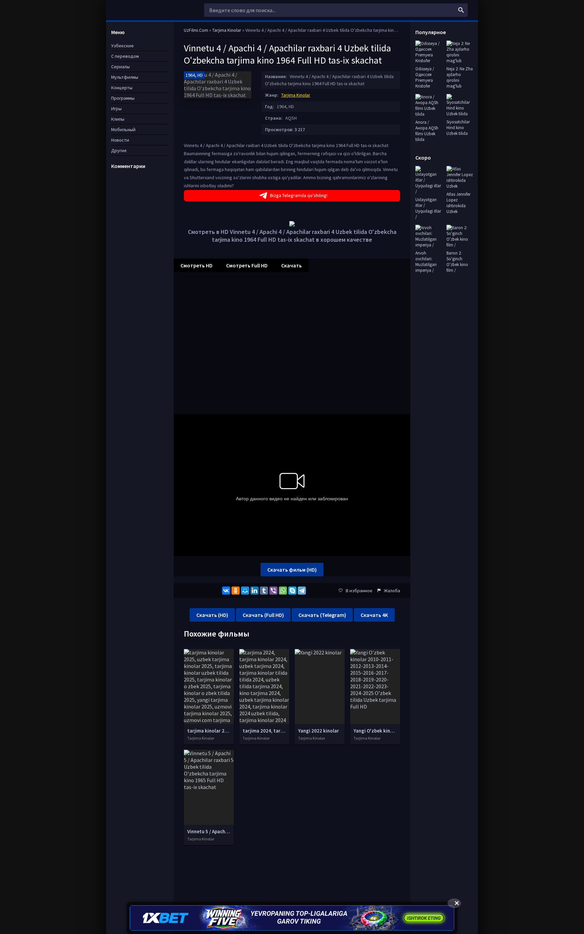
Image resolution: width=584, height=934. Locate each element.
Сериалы (120, 67)
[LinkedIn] (254, 590)
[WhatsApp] (283, 590)
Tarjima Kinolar (295, 95)
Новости (120, 140)
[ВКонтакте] (226, 590)
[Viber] (273, 590)
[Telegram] (302, 590)
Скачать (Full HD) (263, 615)
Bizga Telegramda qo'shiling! (298, 195)
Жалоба (392, 591)
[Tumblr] (264, 590)
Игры (116, 108)
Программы (123, 98)
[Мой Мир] (245, 590)
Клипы (117, 119)
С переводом (125, 56)
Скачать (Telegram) (322, 615)
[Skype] (292, 590)
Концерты (121, 88)
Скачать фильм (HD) (292, 569)
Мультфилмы (124, 77)
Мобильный (123, 129)
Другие (119, 150)
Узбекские (122, 46)
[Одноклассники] (236, 590)
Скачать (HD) (212, 615)
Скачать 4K (374, 615)
